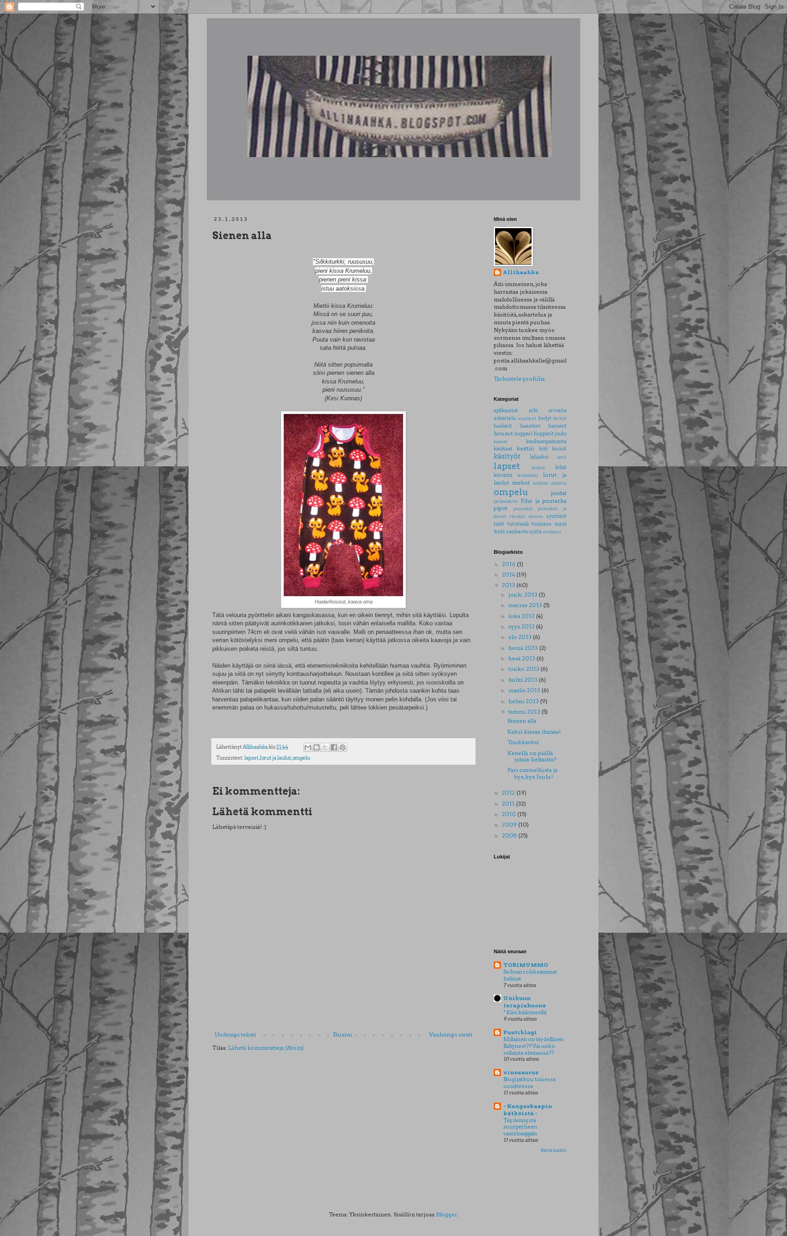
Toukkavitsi (523, 742)
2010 (509, 814)
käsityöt (507, 456)
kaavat (500, 441)
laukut (538, 467)
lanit (562, 457)
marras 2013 (525, 605)
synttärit (556, 516)
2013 (509, 585)
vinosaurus (520, 1072)
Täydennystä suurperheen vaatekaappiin (520, 1127)
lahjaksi (539, 457)
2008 (510, 835)
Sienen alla (522, 720)
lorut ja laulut (275, 758)
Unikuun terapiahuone (524, 1002)
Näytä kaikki (554, 1150)
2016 (509, 564)
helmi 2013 (524, 701)
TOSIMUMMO (525, 964)
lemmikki (527, 475)
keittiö (525, 448)
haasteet (530, 426)
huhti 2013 (523, 679)
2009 (510, 824)
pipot (500, 508)
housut (503, 433)
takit (499, 524)
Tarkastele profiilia (519, 378)
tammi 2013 (525, 711)
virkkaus (551, 531)
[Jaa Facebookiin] (333, 747)
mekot (521, 482)
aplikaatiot (506, 411)
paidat (559, 493)
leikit (561, 467)
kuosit (559, 449)
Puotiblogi (520, 1032)
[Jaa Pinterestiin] (342, 747)
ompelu (301, 758)
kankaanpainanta (546, 441)
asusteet (527, 418)
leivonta (503, 475)
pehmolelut (506, 501)
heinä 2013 (523, 647)
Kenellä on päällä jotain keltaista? (531, 756)
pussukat (523, 508)
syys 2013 (522, 626)
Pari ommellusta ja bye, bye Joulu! (532, 773)
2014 (509, 574)
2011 (509, 803)
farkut (560, 418)
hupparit (544, 434)
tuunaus (541, 524)
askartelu (505, 418)
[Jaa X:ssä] (325, 747)
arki (533, 411)
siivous (535, 516)
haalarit (503, 426)
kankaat (503, 449)
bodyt (545, 418)
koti (543, 449)
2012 (509, 792)
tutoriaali (518, 524)
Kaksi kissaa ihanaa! (534, 731)
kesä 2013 (522, 658)
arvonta (557, 411)
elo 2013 (520, 636)
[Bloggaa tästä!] (316, 747)
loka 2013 (522, 616)
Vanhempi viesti (450, 1034)
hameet (557, 426)
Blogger (446, 1214)
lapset (252, 758)
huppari (523, 434)
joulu (561, 434)
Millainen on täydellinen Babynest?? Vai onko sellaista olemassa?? (533, 1046)
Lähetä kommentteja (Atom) (266, 1047)
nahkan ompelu (550, 482)
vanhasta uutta (524, 532)
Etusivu (343, 1034)
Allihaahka (521, 272)
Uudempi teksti (235, 1034)
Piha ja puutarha (544, 500)
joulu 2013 (523, 594)
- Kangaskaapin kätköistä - (527, 1110)
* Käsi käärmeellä (525, 1012)
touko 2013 (524, 668)
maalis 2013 (525, 690)
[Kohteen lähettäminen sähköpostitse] (307, 747)
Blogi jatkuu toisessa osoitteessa (529, 1082)
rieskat (517, 516)
